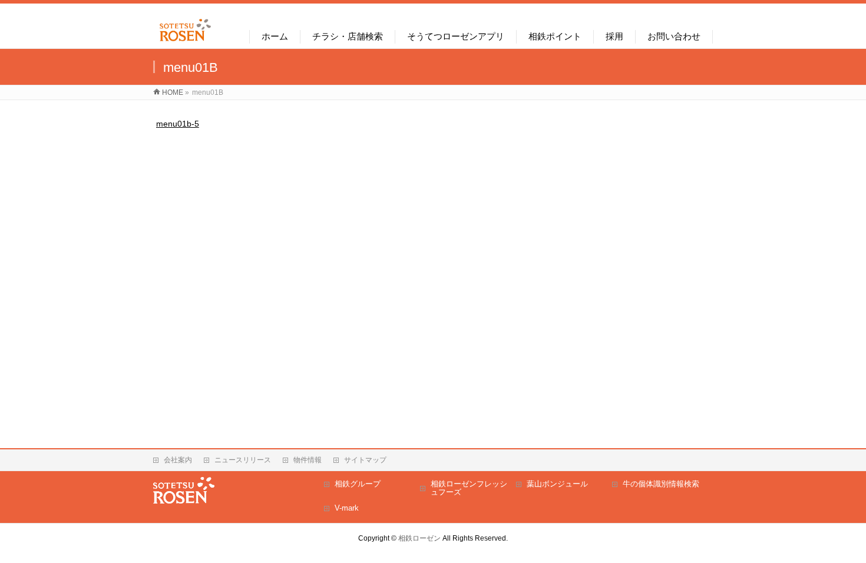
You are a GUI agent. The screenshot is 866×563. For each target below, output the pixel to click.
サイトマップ (365, 460)
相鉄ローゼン (419, 538)
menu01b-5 (177, 123)
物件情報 (307, 460)
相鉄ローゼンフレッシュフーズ (469, 487)
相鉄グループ (358, 483)
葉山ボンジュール (557, 483)
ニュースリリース (242, 460)
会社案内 (178, 460)
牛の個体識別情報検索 (661, 483)
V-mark (347, 508)
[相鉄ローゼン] (185, 41)
